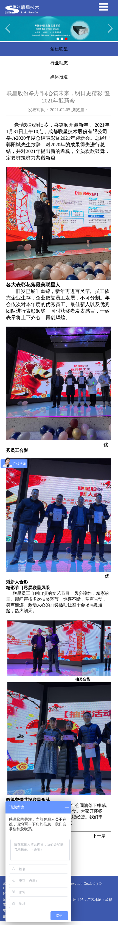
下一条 (99, 835)
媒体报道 (59, 77)
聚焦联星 (59, 49)
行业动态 (59, 63)
